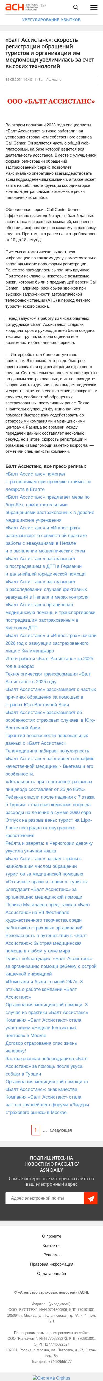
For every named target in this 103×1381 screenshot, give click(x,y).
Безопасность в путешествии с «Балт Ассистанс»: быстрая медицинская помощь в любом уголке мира (46, 943)
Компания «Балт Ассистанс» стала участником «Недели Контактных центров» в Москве (43, 1028)
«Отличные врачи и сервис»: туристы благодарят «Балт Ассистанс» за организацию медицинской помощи (46, 889)
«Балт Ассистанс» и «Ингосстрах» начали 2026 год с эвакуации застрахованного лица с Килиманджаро (51, 643)
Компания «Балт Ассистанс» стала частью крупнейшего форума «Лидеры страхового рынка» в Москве (47, 1104)
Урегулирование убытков (51, 20)
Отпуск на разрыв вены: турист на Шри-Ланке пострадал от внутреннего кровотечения (48, 828)
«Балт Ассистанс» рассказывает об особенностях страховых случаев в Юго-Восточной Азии (50, 720)
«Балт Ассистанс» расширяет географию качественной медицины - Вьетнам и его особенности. (49, 766)
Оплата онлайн (51, 1273)
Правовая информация (51, 1264)
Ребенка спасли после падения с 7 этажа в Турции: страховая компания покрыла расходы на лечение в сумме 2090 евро (49, 804)
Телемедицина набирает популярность (47, 751)
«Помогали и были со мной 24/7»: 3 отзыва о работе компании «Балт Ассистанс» (44, 989)
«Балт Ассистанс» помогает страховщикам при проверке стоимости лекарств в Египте (48, 481)
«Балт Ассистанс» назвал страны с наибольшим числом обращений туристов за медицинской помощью (44, 866)
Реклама (51, 1254)
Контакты (51, 1245)
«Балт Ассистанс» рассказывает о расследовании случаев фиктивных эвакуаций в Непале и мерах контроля (46, 589)
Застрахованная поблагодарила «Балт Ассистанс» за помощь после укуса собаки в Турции (46, 1066)
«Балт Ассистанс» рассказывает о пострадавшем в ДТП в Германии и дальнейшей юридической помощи (45, 566)
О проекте (51, 1236)
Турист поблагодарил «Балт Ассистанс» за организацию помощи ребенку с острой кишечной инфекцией (51, 966)
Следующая (61, 1130)
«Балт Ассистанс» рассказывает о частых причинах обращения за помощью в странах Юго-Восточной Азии (50, 697)
